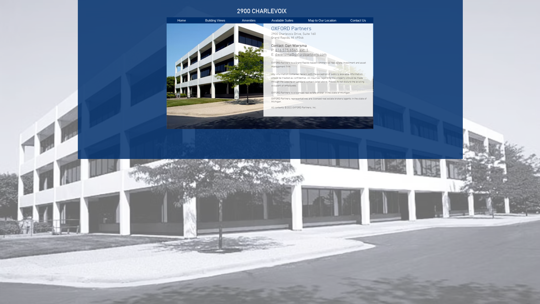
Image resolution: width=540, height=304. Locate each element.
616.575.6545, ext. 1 (291, 50)
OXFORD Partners (291, 29)
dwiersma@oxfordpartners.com (301, 55)
